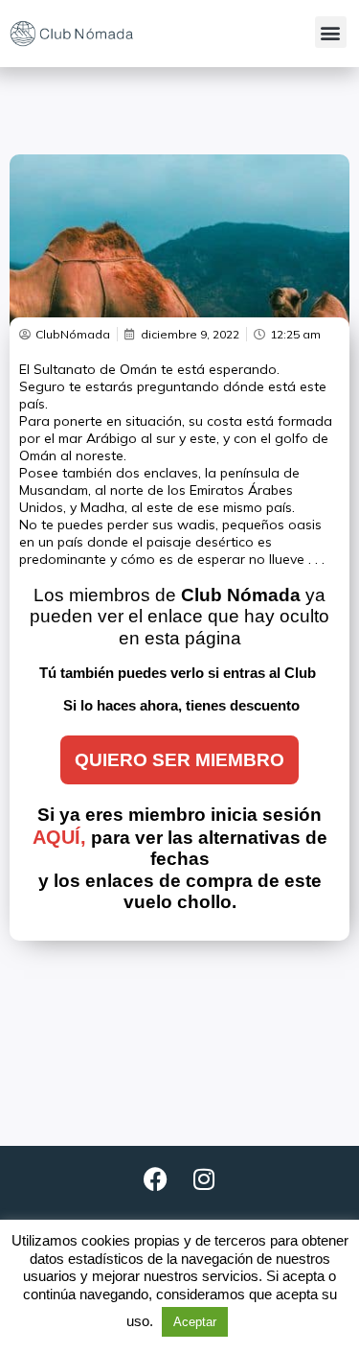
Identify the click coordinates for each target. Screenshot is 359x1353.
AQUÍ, (59, 837)
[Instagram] (204, 1179)
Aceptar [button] (194, 1322)
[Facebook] (156, 1179)
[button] (331, 32)
